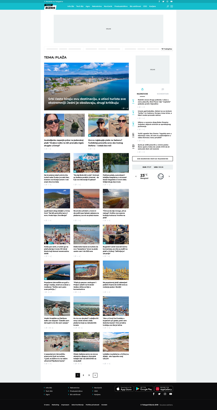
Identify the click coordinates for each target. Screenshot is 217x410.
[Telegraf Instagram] (167, 1)
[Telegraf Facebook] (159, 1)
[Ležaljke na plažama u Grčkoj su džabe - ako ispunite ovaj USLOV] (116, 342)
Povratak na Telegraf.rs (54, 1)
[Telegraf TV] (171, 1)
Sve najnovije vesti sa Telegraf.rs (152, 159)
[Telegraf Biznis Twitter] (163, 1)
